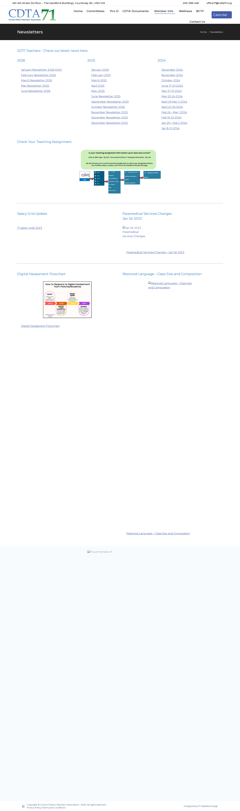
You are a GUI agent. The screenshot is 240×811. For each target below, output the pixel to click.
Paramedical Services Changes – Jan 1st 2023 (155, 252)
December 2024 (172, 69)
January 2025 (100, 69)
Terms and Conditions (54, 807)
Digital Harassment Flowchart (40, 326)
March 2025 (99, 80)
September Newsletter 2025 (110, 101)
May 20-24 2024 (172, 96)
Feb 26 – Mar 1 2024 (174, 112)
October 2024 (170, 80)
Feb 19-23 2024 (171, 117)
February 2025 (101, 75)
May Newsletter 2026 (35, 85)
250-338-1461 (191, 3)
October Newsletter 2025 (108, 107)
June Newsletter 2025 (105, 96)
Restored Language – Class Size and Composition (158, 533)
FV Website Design (208, 806)
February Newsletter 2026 (38, 75)
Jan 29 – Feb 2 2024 (174, 123)
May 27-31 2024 (171, 91)
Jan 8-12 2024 (170, 128)
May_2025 (98, 91)
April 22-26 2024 (172, 107)
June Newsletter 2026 (35, 91)
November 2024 (172, 75)
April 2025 (97, 85)
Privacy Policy (34, 807)
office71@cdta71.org (219, 3)
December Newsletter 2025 (109, 117)
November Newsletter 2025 (109, 112)
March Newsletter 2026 (36, 80)
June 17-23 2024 (172, 85)
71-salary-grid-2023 (29, 227)
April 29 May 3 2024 (174, 101)
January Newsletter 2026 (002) (41, 69)
